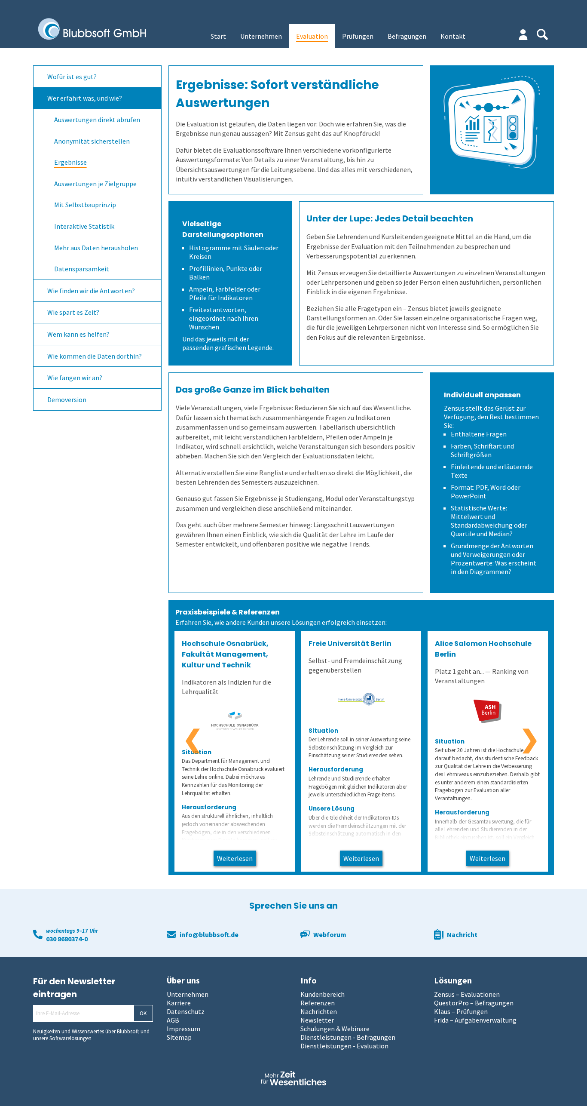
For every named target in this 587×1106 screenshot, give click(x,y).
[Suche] (542, 34)
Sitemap (179, 1037)
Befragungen (407, 36)
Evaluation (312, 36)
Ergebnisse (70, 162)
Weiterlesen (235, 858)
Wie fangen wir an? (74, 377)
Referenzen (317, 1002)
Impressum (183, 1028)
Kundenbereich (322, 994)
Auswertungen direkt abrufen (97, 119)
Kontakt (452, 36)
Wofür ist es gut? (72, 76)
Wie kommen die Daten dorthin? (94, 356)
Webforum (329, 934)
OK (143, 1013)
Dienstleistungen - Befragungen (347, 1037)
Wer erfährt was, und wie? (84, 98)
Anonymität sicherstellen (92, 141)
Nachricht (462, 934)
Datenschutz (186, 1011)
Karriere (179, 1002)
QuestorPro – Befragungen (474, 1002)
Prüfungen (357, 36)
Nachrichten (318, 1011)
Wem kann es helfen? (78, 334)
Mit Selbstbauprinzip (85, 204)
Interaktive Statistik (84, 226)
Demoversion (66, 399)
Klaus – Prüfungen (461, 1011)
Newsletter (317, 1020)
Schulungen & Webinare (335, 1028)
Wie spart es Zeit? (73, 312)
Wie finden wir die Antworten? (91, 290)
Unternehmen (261, 36)
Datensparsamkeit (81, 268)
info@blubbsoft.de (209, 934)
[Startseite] (98, 29)
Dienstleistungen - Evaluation (344, 1045)
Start (218, 36)
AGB (173, 1020)
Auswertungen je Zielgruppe (95, 183)
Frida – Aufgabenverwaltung (475, 1020)
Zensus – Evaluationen (467, 994)
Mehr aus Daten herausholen (96, 247)
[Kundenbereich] (523, 34)
